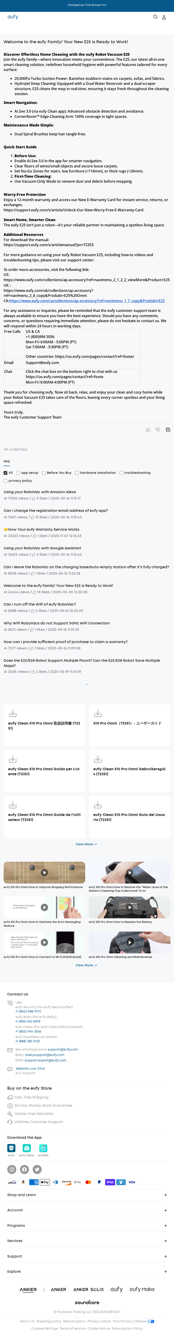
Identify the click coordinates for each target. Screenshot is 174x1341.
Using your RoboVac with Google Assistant (42, 548)
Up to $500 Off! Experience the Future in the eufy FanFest (87, 5)
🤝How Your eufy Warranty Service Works (41, 529)
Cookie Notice (98, 1328)
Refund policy (74, 1321)
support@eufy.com (63, 1049)
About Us (27, 1321)
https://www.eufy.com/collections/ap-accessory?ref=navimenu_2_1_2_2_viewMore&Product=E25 (87, 279)
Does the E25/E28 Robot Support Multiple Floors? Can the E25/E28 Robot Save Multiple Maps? (82, 663)
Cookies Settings (44, 1328)
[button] (8, 28)
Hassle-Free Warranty (33, 1113)
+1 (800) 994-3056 (28, 1031)
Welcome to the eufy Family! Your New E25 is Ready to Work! (58, 585)
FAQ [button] (7, 461)
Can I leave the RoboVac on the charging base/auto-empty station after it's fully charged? (86, 567)
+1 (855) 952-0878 (27, 1021)
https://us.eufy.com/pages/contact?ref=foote (64, 376)
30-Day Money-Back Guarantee (43, 1105)
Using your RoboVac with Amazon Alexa (40, 492)
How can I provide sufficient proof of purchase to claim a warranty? (66, 641)
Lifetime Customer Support (38, 1121)
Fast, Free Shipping (31, 1097)
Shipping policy (48, 1321)
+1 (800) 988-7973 (28, 1011)
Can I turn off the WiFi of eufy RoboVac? (40, 604)
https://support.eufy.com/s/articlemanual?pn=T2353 (49, 244)
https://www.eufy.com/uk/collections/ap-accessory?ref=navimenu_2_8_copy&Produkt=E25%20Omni (48, 293)
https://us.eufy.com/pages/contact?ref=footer (94, 356)
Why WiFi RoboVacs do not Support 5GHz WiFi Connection (57, 623)
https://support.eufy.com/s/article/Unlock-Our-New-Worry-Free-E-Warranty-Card (73, 209)
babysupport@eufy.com (44, 1055)
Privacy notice (99, 1321)
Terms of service (73, 1328)
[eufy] (13, 17)
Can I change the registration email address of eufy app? (56, 510)
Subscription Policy (127, 1328)
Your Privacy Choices (130, 1321)
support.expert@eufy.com (45, 1060)
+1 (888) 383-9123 (27, 1041)
